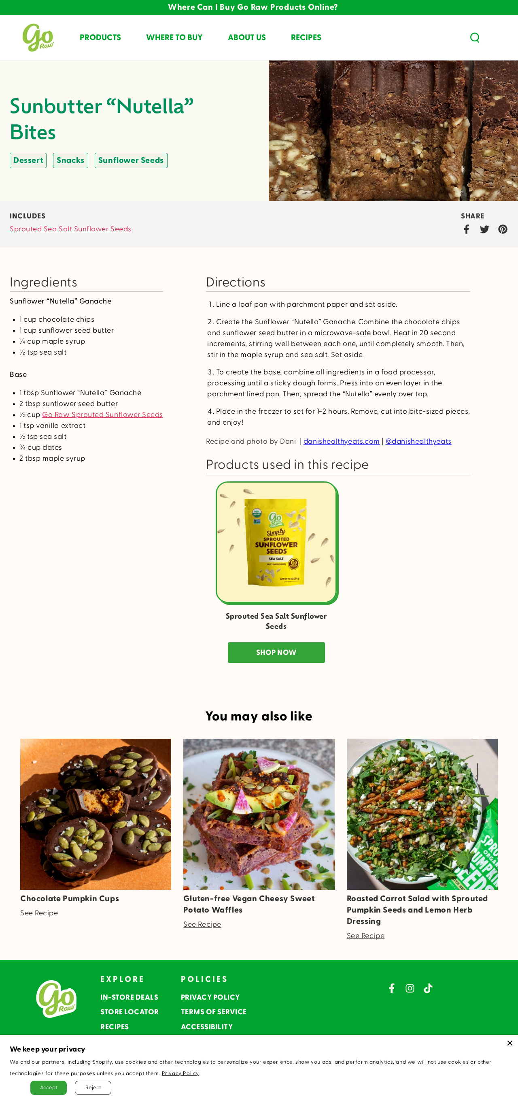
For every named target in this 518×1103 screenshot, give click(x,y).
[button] (475, 38)
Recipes (114, 1027)
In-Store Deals (129, 997)
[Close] (510, 1043)
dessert (28, 160)
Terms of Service (214, 1012)
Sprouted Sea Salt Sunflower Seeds (71, 229)
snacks (71, 160)
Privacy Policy (210, 997)
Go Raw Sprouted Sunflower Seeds (102, 414)
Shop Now (276, 652)
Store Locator (129, 1012)
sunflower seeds (131, 160)
